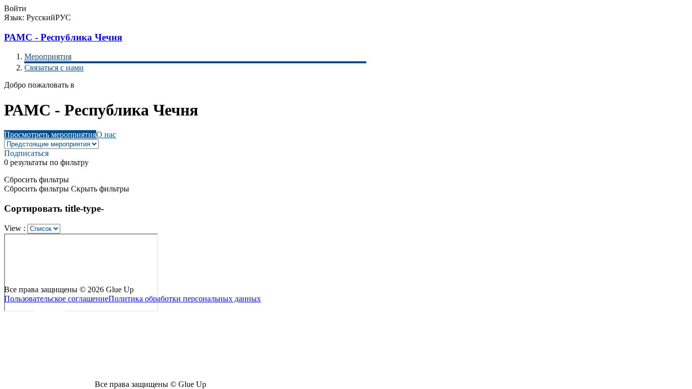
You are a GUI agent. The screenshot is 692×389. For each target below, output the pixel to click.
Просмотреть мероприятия (50, 134)
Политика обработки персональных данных (184, 298)
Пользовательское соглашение (56, 298)
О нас (106, 134)
